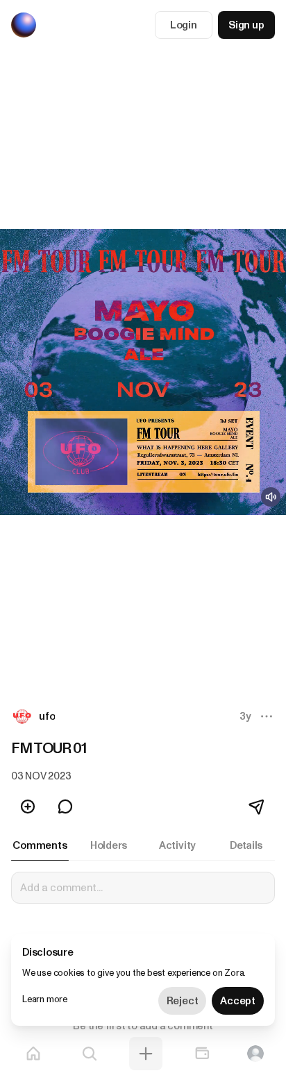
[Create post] (145, 1053)
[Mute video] (270, 497)
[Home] (33, 1053)
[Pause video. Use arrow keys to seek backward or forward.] (143, 372)
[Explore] (89, 1053)
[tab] (40, 845)
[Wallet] (202, 1053)
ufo (47, 716)
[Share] (257, 806)
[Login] (255, 1053)
